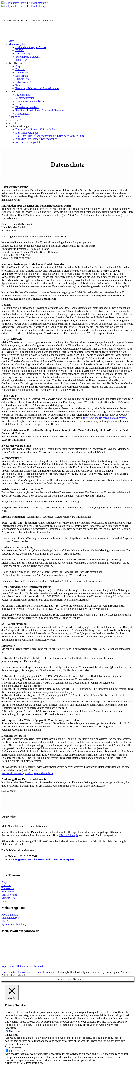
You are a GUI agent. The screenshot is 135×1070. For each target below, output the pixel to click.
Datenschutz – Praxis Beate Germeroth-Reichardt (28, 972)
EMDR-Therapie (68, 835)
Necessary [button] (10, 1027)
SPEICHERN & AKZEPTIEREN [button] (24, 1063)
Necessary (15, 1031)
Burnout (6, 885)
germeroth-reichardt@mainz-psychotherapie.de (27, 773)
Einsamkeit (7, 891)
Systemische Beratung (13, 924)
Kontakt (38, 966)
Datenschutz (24, 966)
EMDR (5, 920)
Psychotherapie (9, 914)
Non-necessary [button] (13, 1047)
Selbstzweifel (8, 897)
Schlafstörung (9, 894)
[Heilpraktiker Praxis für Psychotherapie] (24, 4)
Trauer (5, 901)
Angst (4, 882)
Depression (7, 888)
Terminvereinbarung (41, 20)
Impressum (7, 966)
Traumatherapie (10, 917)
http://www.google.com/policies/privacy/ (103, 417)
